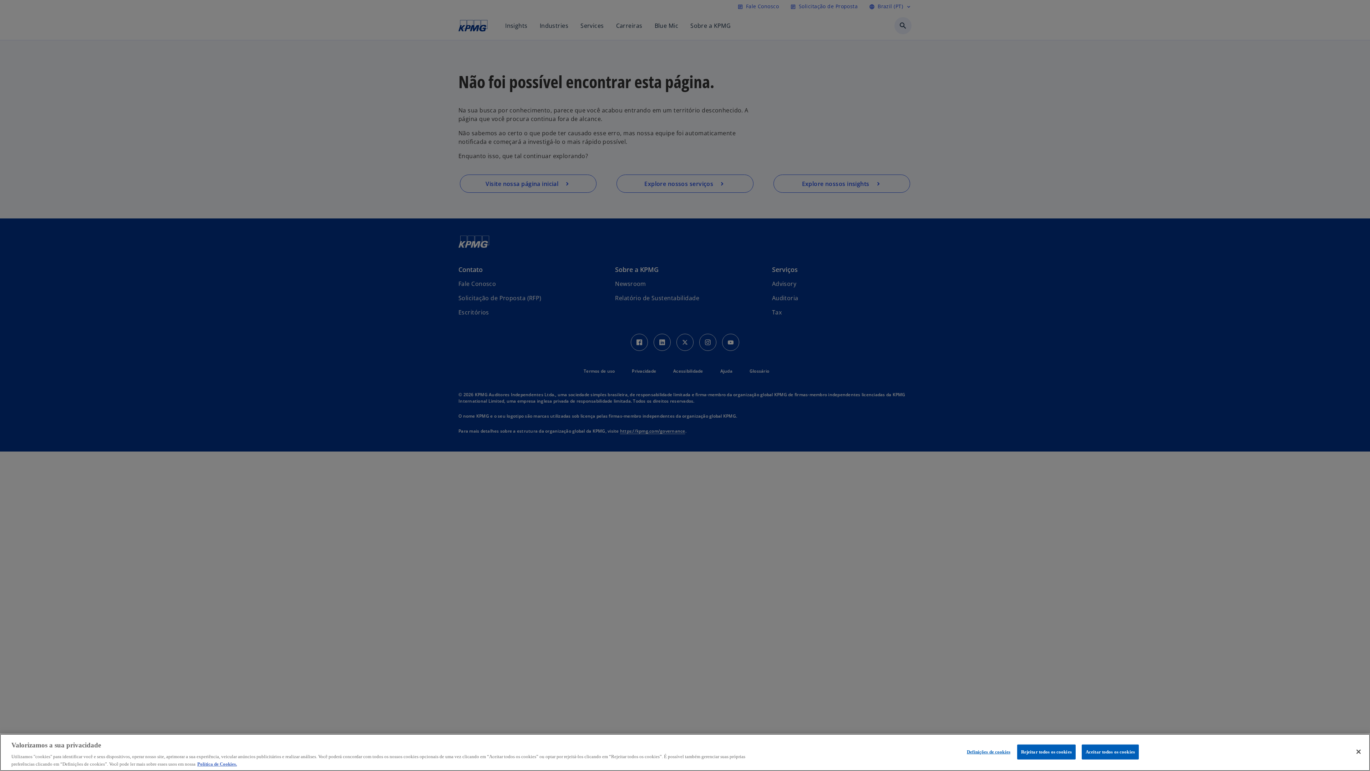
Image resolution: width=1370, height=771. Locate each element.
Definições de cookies (988, 752)
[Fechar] (1358, 752)
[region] (685, 752)
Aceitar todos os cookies (1110, 752)
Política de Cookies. (217, 763)
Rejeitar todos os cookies (1046, 752)
